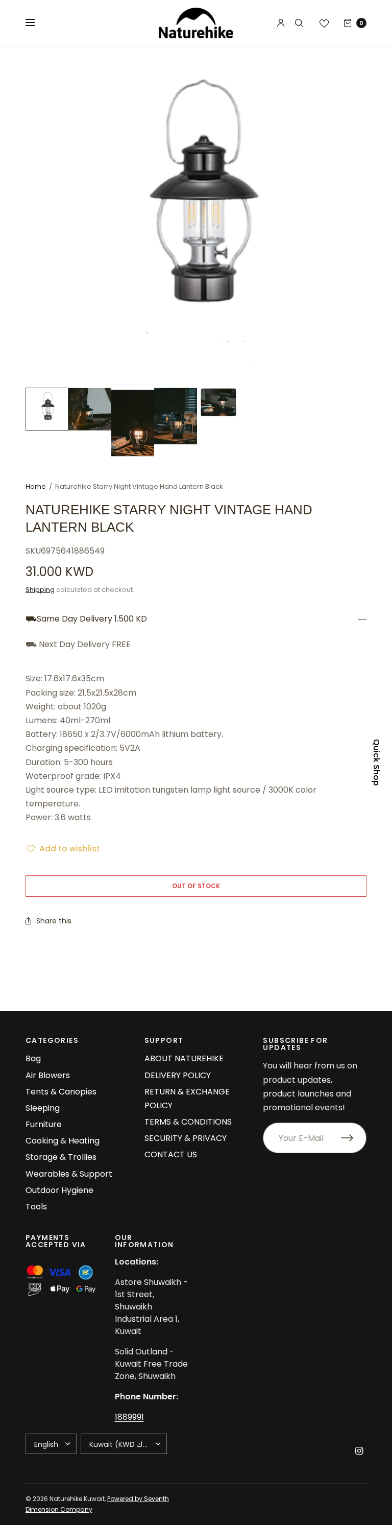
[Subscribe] (353, 1138)
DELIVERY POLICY (177, 1075)
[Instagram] (359, 1451)
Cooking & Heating (63, 1141)
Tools (36, 1206)
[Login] (281, 23)
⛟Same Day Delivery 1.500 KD (86, 619)
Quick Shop (376, 762)
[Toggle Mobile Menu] (37, 23)
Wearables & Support (69, 1174)
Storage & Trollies (61, 1157)
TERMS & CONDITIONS (188, 1122)
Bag (33, 1058)
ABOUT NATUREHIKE (184, 1058)
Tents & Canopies (61, 1092)
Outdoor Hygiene (59, 1190)
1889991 (129, 1417)
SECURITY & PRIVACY (185, 1138)
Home (36, 486)
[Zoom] (196, 217)
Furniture (44, 1124)
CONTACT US (170, 1154)
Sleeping (43, 1108)
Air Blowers (48, 1075)
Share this (53, 920)
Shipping (40, 589)
